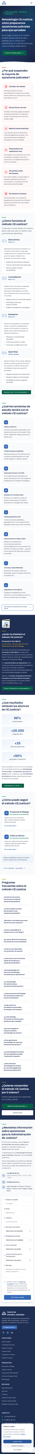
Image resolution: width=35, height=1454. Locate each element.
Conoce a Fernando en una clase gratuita (16, 688)
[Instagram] (7, 1332)
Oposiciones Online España (10, 1373)
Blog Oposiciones (7, 1388)
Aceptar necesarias (17, 1446)
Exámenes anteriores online (10, 1404)
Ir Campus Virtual (8, 1327)
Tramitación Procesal (8, 1345)
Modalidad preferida (13, 1236)
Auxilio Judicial (6, 1341)
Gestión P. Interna (7, 1358)
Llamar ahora (17, 1113)
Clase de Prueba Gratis (9, 1398)
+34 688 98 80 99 (9, 1416)
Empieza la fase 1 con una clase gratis (15, 392)
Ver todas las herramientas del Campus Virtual (15, 607)
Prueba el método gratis (13, 53)
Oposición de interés (13, 1227)
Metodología (5, 1379)
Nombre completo (12, 1200)
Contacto (5, 1394)
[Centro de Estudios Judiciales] (4, 3)
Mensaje (8, 1265)
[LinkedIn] (12, 1332)
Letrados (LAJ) (6, 1351)
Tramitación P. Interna (8, 1354)
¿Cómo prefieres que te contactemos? (14, 1255)
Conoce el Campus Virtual (9, 1376)
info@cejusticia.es (9, 1420)
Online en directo (7, 1369)
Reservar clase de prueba (16, 1106)
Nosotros (5, 1391)
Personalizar (17, 1449)
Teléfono (9, 1218)
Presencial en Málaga (8, 1366)
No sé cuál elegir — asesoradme (13, 868)
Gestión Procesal (7, 1348)
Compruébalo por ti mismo (12, 785)
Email (8, 1209)
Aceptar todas (17, 1441)
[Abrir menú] (31, 3)
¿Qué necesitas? (11, 1245)
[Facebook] (3, 1332)
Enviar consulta (18, 1297)
